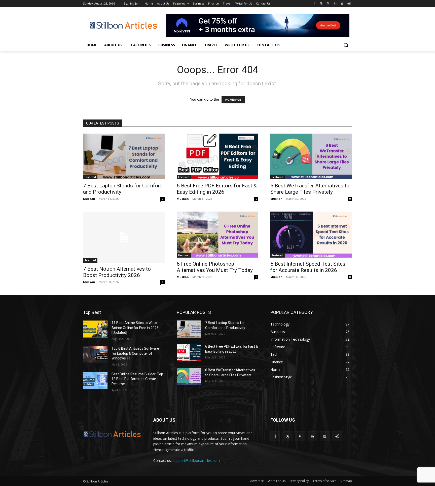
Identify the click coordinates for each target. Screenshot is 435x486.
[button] (346, 45)
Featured (90, 177)
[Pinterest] (328, 4)
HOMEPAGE (233, 99)
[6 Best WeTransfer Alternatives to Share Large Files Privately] (311, 156)
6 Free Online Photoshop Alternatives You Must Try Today (215, 267)
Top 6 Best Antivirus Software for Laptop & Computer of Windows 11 (135, 353)
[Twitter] (321, 4)
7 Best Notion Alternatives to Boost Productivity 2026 (117, 272)
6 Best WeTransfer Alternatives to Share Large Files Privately (309, 189)
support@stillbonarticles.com (196, 460)
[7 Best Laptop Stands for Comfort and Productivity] (124, 156)
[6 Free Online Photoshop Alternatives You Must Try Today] (217, 234)
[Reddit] (349, 4)
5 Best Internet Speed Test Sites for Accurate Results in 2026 (307, 267)
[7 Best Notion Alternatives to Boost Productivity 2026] (124, 237)
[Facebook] (314, 4)
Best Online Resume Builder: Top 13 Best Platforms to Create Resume (137, 379)
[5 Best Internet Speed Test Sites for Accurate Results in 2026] (311, 234)
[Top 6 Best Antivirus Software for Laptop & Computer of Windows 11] (95, 354)
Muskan (89, 198)
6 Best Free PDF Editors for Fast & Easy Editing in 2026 (217, 189)
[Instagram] (342, 4)
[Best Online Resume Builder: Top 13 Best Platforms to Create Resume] (95, 380)
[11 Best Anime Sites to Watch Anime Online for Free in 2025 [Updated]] (95, 329)
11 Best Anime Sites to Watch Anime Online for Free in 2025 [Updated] (135, 328)
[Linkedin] (335, 4)
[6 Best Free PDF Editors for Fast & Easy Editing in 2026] (217, 156)
